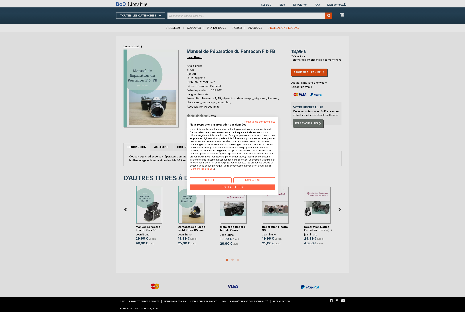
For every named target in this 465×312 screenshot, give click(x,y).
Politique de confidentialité (259, 121)
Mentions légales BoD (202, 168)
